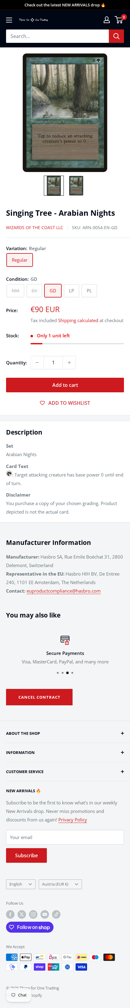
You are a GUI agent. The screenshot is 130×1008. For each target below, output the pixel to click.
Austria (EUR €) (55, 884)
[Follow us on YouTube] (45, 914)
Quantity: (16, 363)
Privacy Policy (72, 820)
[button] (54, 186)
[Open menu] (9, 20)
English (15, 884)
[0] (119, 19)
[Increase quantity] (69, 362)
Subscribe (26, 855)
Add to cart (65, 385)
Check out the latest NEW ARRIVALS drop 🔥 (65, 5)
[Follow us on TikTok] (56, 914)
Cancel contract (39, 697)
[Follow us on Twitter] (22, 914)
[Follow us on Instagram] (33, 914)
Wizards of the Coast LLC (34, 227)
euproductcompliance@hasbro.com (64, 591)
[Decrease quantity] (37, 362)
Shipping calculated (78, 320)
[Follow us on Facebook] (10, 914)
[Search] (116, 36)
